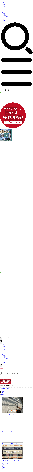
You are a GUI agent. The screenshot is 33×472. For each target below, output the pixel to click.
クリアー (4, 6)
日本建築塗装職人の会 (18, 370)
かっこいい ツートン (6, 3)
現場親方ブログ (4, 466)
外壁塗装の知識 (3, 392)
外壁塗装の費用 (3, 391)
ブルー (4, 7)
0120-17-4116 (6, 377)
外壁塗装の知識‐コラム (5, 467)
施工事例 (3, 2)
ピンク (4, 10)
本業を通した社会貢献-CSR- (6, 463)
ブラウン (4, 5)
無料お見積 (2, 394)
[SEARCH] (16, 54)
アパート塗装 (5, 16)
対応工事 (3, 12)
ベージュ (4, 4)
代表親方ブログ (4, 465)
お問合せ (3, 468)
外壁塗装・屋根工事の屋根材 (5, 388)
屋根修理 (4, 15)
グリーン (4, 11)
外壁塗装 (4, 13)
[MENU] (16, 87)
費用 (4, 20)
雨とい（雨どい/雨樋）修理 (7, 359)
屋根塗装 (4, 14)
